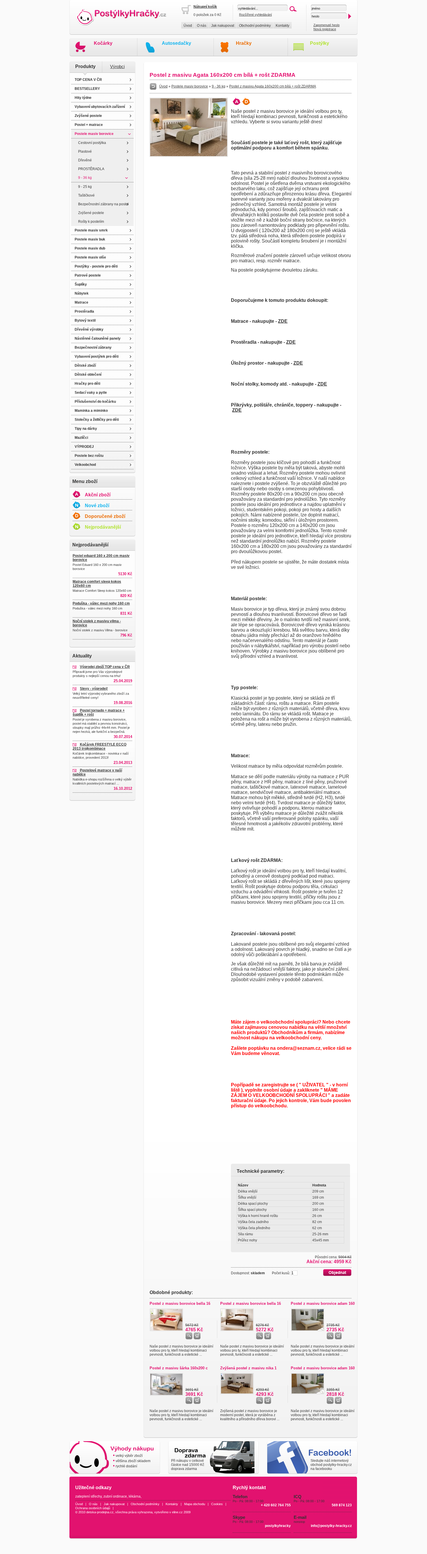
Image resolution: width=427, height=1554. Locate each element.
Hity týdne (83, 98)
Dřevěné (85, 160)
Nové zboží (97, 505)
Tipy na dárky (86, 429)
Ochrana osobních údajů (92, 1508)
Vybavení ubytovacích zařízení (100, 107)
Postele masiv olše (90, 257)
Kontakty (282, 26)
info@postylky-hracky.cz (331, 1526)
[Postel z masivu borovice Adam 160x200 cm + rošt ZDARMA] (307, 1330)
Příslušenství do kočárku (95, 402)
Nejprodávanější (103, 527)
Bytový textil (85, 320)
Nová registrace (324, 29)
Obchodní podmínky (255, 26)
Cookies (217, 1504)
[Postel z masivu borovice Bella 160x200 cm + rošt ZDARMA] (166, 1330)
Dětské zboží (85, 365)
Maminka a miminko (91, 411)
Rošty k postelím (91, 222)
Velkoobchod (85, 465)
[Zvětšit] (189, 156)
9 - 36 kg (85, 178)
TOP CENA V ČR (88, 80)
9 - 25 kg (85, 187)
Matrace (81, 302)
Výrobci (117, 66)
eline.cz (177, 1512)
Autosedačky (176, 43)
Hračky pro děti (87, 384)
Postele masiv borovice (94, 134)
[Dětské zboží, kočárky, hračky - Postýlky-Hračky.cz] (125, 17)
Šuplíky (81, 284)
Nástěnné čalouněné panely (98, 338)
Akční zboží (97, 494)
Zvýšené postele (88, 116)
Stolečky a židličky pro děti (97, 420)
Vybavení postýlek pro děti (97, 356)
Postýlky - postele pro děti (96, 266)
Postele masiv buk (90, 239)
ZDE (283, 321)
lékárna (135, 1496)
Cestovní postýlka (92, 143)
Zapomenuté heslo (326, 25)
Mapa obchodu (194, 1504)
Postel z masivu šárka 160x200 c (179, 1368)
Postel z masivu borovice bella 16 (180, 1303)
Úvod (188, 26)
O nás (201, 26)
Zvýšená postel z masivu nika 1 (248, 1368)
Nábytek (82, 293)
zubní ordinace (115, 1496)
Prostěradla (84, 311)
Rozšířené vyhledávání (255, 14)
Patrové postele (88, 275)
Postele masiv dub (90, 248)
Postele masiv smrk (91, 230)
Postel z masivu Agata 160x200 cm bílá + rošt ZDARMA (272, 86)
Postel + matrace (89, 125)
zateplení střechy (88, 1496)
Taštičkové (86, 195)
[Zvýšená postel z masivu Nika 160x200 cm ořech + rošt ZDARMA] (237, 1393)
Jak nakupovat (222, 26)
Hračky (244, 43)
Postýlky (319, 43)
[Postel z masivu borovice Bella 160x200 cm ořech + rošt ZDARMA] (237, 1330)
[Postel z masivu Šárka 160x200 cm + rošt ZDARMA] (166, 1394)
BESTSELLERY (87, 89)
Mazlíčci (81, 438)
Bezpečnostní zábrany (93, 347)
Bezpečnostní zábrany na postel (103, 204)
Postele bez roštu (89, 456)
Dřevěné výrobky (89, 329)
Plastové (85, 151)
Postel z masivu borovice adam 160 (323, 1303)
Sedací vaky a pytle (91, 393)
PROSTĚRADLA (91, 169)
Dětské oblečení (88, 375)
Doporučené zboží (105, 516)
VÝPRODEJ (84, 447)
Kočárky (103, 43)
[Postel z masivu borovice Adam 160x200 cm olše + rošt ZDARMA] (307, 1393)
